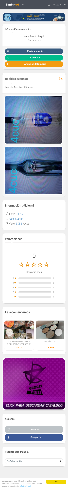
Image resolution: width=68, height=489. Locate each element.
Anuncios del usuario (35, 64)
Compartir (35, 437)
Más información (26, 486)
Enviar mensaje (35, 51)
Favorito (35, 429)
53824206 (35, 57)
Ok (56, 481)
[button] (57, 4)
